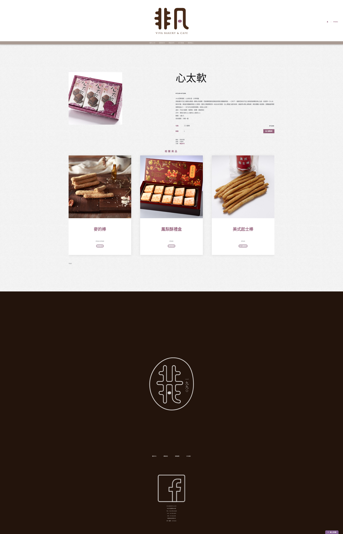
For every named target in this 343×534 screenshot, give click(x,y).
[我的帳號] (293, 11)
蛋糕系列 (162, 43)
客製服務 (177, 456)
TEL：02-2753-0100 (171, 511)
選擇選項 (100, 246)
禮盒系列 (171, 43)
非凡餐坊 (189, 456)
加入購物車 (268, 131)
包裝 (177, 126)
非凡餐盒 (181, 43)
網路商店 (166, 456)
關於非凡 (154, 456)
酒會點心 (190, 43)
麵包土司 (152, 43)
